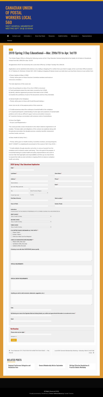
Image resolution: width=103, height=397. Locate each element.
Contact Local (16, 36)
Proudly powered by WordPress (38, 393)
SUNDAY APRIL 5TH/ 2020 (19, 246)
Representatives (87, 36)
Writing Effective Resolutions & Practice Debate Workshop (79, 366)
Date (12, 167)
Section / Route (58, 203)
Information (27, 36)
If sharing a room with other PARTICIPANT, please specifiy (25, 249)
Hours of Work (14, 203)
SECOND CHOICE (15, 219)
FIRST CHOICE (15, 214)
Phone (57, 179)
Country (32, 194)
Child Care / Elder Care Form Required (22, 236)
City (12, 190)
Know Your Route (40, 36)
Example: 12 (13, 336)
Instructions (14, 209)
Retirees (9, 40)
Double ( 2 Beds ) (17, 234)
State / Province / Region (35, 190)
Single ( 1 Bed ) (16, 232)
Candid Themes (68, 393)
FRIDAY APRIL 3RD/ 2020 (19, 241)
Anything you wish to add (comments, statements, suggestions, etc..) (27, 293)
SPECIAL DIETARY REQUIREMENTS (19, 278)
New (10, 49)
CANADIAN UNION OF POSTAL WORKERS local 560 (19, 15)
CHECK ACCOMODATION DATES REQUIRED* (22, 239)
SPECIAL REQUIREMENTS (17, 264)
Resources (52, 36)
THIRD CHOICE (14, 225)
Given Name (58, 173)
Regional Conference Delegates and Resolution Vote (19, 366)
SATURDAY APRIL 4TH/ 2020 (20, 244)
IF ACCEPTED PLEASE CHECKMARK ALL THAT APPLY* (24, 230)
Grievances (74, 36)
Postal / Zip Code (15, 195)
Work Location (59, 198)
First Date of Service (16, 198)
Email (56, 184)
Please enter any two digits (18, 332)
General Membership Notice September (51, 365)
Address (13, 179)
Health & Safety (63, 36)
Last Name (14, 173)
